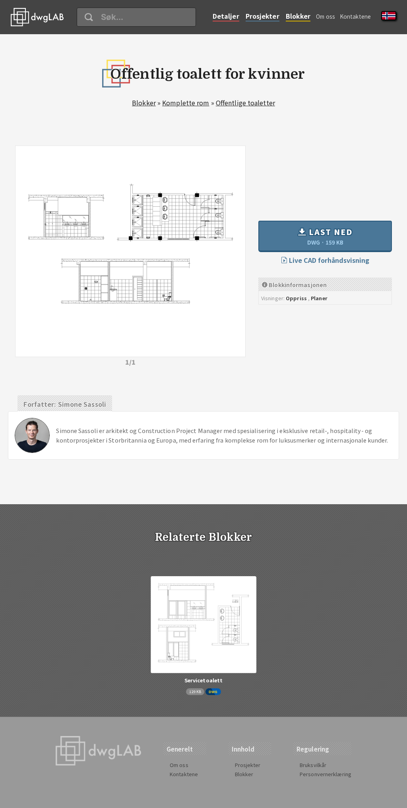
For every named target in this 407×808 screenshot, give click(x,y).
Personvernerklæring (325, 774)
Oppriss (296, 298)
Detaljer (226, 16)
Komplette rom (185, 102)
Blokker (298, 16)
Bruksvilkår (313, 765)
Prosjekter (262, 16)
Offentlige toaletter (245, 102)
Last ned (329, 236)
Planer (319, 298)
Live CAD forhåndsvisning (328, 260)
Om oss (325, 16)
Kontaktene (355, 16)
